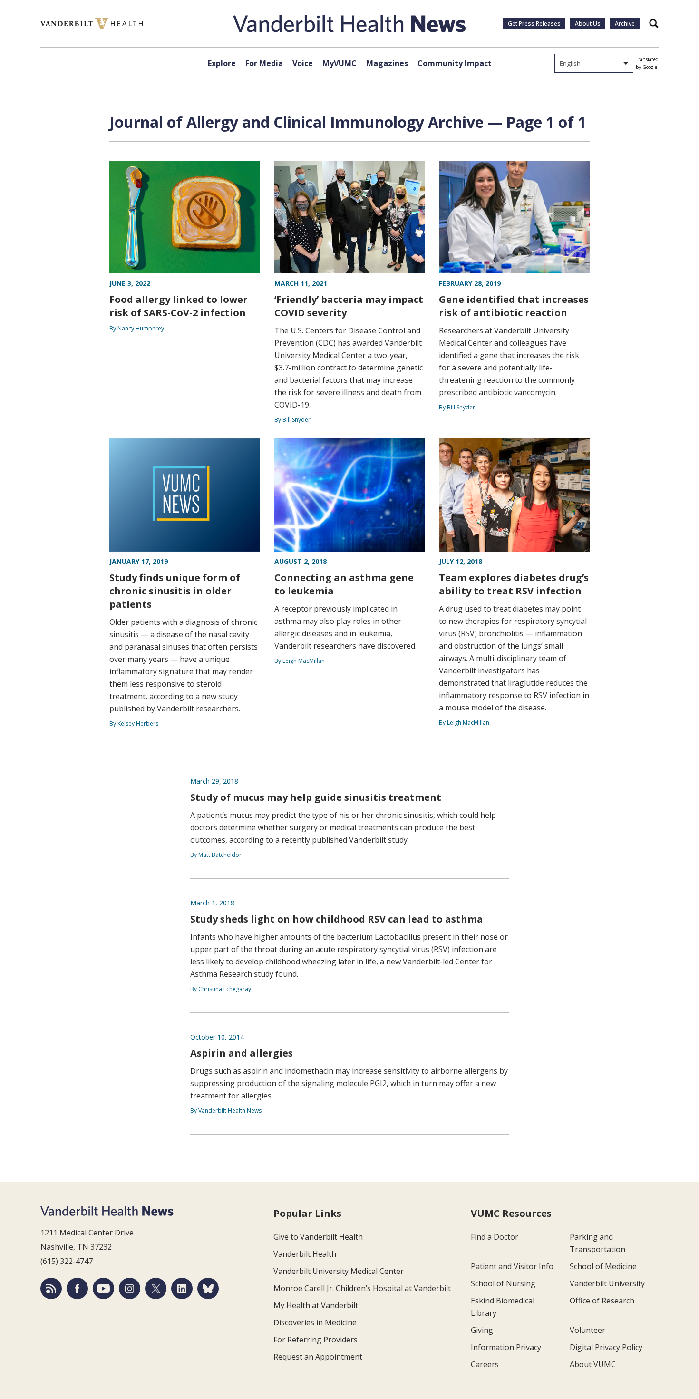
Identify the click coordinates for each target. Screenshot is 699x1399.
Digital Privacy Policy (606, 1347)
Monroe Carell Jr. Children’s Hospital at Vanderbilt (362, 1288)
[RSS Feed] (51, 1288)
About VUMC (593, 1364)
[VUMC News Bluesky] (208, 1288)
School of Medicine (603, 1266)
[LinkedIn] (182, 1288)
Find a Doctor (494, 1237)
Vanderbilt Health (304, 1254)
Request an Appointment (317, 1356)
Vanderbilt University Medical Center (338, 1271)
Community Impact (454, 63)
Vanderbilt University (607, 1283)
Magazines (387, 63)
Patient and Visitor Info (512, 1266)
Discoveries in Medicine (315, 1322)
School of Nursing (503, 1283)
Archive (625, 23)
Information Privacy (506, 1347)
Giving (482, 1330)
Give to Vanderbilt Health (318, 1237)
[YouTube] (103, 1288)
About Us (588, 23)
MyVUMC (339, 63)
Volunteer (587, 1330)
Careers (485, 1364)
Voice (302, 63)
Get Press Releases (534, 23)
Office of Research (602, 1300)
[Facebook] (77, 1288)
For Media (264, 63)
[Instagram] (129, 1288)
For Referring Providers (315, 1339)
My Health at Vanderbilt (315, 1305)
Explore (222, 63)
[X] (155, 1288)
